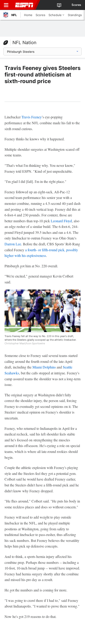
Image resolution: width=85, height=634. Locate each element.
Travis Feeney (32, 117)
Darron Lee (13, 244)
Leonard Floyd (61, 220)
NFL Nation (24, 42)
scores (76, 5)
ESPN (24, 5)
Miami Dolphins (44, 367)
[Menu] (6, 5)
